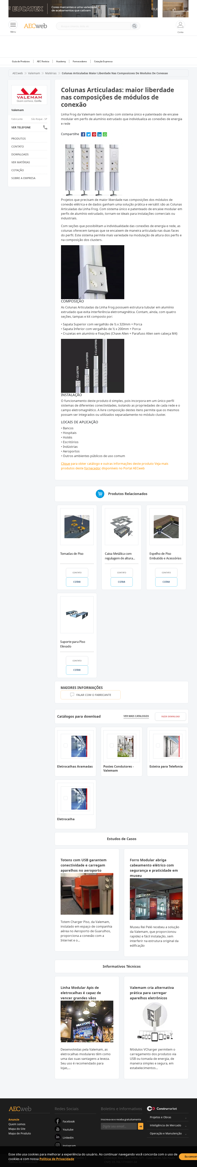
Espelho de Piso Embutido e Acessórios (165, 556)
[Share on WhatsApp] (105, 136)
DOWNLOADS (20, 154)
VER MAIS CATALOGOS (136, 716)
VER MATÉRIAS (20, 162)
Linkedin (68, 1137)
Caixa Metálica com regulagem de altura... (120, 556)
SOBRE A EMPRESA (23, 178)
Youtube (68, 1129)
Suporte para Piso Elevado (72, 644)
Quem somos (16, 1124)
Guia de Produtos (21, 61)
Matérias (51, 73)
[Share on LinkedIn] (99, 136)
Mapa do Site (16, 1129)
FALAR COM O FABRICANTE (93, 695)
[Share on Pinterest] (94, 136)
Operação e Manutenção (166, 1133)
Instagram (69, 1146)
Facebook (69, 1121)
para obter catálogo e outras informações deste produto (107, 463)
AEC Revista (43, 61)
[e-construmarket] (162, 1108)
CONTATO (77, 572)
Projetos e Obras (160, 1117)
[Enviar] (140, 1126)
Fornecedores (80, 61)
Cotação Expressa (103, 61)
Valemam (34, 73)
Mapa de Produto (19, 1133)
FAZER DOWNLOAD (170, 716)
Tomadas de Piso (71, 554)
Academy (61, 61)
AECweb (18, 73)
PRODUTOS (18, 138)
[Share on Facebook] (83, 136)
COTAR (76, 582)
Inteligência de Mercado (165, 1125)
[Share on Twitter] (88, 136)
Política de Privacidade (56, 1159)
